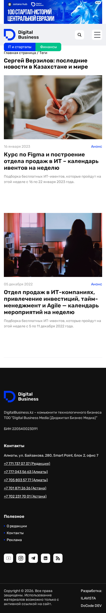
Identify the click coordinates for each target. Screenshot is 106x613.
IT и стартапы (19, 47)
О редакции (17, 526)
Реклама (14, 540)
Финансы (48, 47)
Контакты (15, 533)
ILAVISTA (88, 598)
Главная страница (20, 53)
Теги (43, 53)
